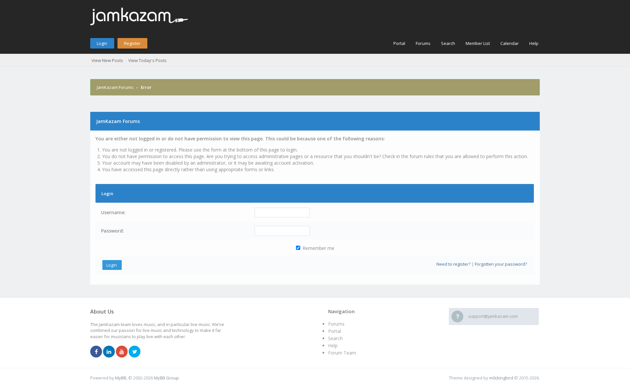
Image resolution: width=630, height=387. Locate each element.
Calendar (509, 43)
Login (102, 43)
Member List (478, 43)
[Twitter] (134, 352)
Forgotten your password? (501, 264)
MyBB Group (166, 378)
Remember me (317, 248)
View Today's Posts (147, 60)
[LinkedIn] (109, 352)
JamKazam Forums (115, 87)
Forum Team (342, 353)
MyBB (120, 378)
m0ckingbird (501, 378)
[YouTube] (122, 352)
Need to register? (453, 264)
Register (132, 43)
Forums (423, 43)
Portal (399, 43)
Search (448, 43)
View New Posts (107, 60)
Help (533, 43)
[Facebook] (96, 352)
